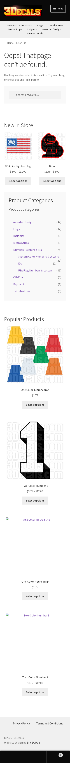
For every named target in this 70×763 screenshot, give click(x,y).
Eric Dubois (33, 742)
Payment (18, 284)
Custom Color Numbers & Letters (38, 256)
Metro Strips (15, 29)
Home (10, 42)
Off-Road (18, 277)
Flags (40, 25)
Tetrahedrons (56, 25)
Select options (18, 181)
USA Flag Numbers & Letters (35, 270)
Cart (54, 753)
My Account (11, 757)
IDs (20, 263)
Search (35, 757)
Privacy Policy (21, 723)
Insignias (32, 29)
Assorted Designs (52, 29)
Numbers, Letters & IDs (19, 25)
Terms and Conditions (49, 723)
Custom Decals (35, 33)
